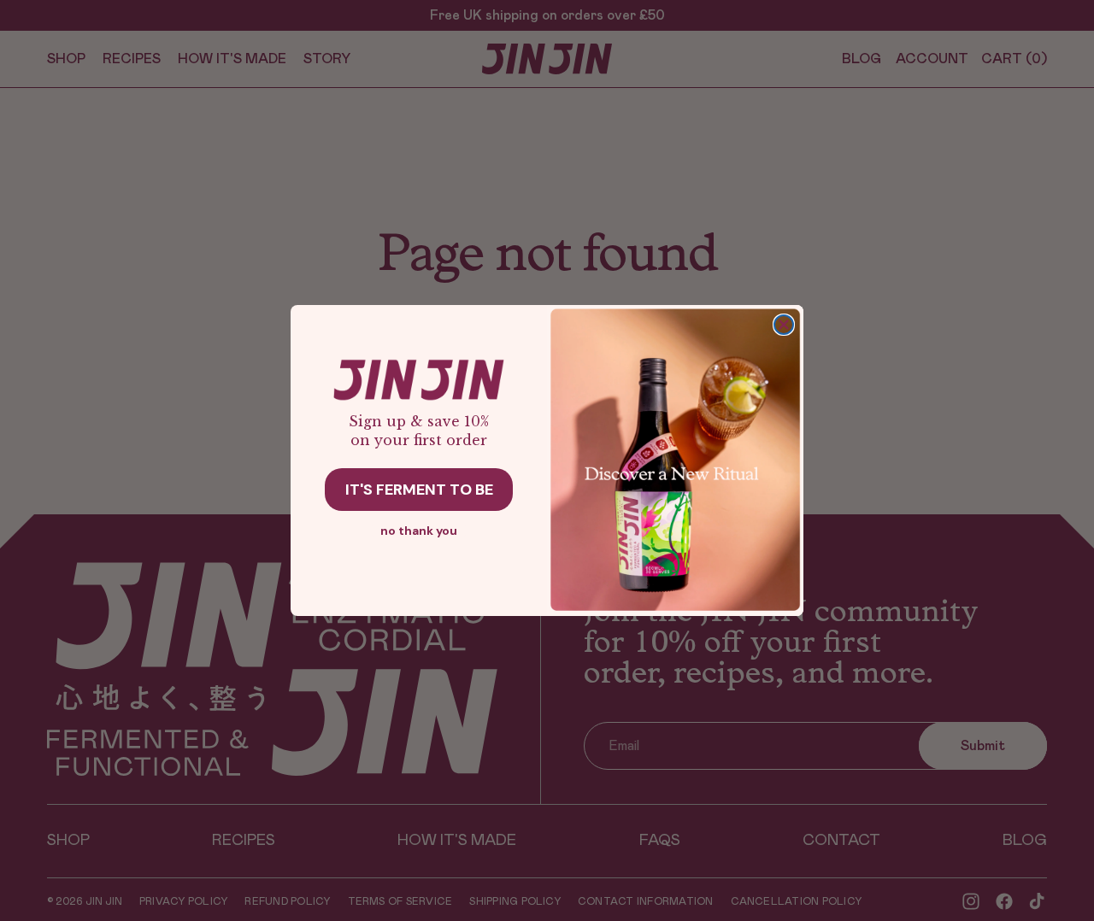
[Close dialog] (783, 324)
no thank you (418, 531)
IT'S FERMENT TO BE (419, 489)
